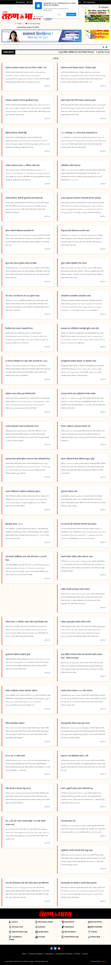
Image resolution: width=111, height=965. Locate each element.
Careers (15, 922)
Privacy (77, 954)
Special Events (96, 922)
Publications (69, 927)
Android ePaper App (19, 932)
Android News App (71, 937)
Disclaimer (50, 954)
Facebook (21, 2)
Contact (85, 954)
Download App (33, 23)
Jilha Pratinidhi (96, 927)
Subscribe (71, 14)
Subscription (69, 922)
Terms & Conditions (36, 954)
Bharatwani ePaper (45, 922)
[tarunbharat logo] (55, 913)
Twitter (31, 2)
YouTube (41, 937)
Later (59, 14)
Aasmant (41, 927)
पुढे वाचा (47, 86)
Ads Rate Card (17, 927)
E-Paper (18, 23)
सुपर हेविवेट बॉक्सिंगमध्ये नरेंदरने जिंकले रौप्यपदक (68, 52)
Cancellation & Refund (64, 954)
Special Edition (70, 932)
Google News (90, 2)
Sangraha (103, 961)
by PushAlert (39, 16)
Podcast (94, 932)
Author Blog (95, 937)
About (24, 954)
